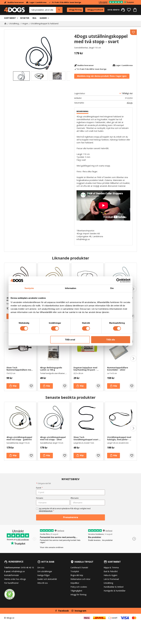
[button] (129, 10)
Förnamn (39, 498)
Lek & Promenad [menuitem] (111, 579)
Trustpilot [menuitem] (74, 571)
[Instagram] (72, 610)
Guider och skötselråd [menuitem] (47, 579)
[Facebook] (56, 610)
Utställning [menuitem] (108, 583)
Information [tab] (70, 288)
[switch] (55, 328)
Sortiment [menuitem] (10, 18)
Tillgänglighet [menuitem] (76, 590)
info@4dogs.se (18, 571)
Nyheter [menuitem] (24, 18)
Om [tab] (112, 288)
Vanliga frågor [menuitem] (43, 575)
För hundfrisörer (11, 583)
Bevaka (101, 76)
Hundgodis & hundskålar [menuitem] (114, 590)
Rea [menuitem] (34, 18)
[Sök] (59, 10)
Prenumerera (70, 517)
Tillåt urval (70, 340)
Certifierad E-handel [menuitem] (79, 567)
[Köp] (12, 386)
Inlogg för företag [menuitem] (78, 594)
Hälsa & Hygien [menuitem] (110, 575)
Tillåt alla (110, 340)
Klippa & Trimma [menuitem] (111, 567)
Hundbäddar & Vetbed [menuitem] (113, 586)
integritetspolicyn (45, 511)
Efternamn (75, 498)
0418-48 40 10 (27, 567)
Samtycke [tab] (29, 288)
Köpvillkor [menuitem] (74, 583)
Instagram (80, 610)
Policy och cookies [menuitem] (78, 586)
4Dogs (130, 103)
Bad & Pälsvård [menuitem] (110, 571)
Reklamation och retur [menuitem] (80, 579)
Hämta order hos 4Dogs (15, 579)
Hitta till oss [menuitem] (42, 583)
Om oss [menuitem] (40, 567)
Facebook (63, 610)
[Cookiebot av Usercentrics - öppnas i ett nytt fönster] (118, 280)
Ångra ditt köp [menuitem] (76, 575)
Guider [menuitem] (43, 18)
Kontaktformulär (11, 575)
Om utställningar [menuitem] (44, 571)
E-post (39, 488)
